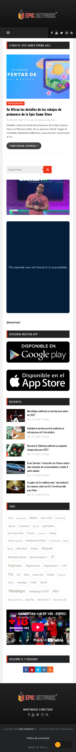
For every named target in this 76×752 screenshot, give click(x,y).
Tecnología (22, 582)
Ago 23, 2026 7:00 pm (38, 454)
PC (52, 557)
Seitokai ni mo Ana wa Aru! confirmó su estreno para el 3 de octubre (45, 430)
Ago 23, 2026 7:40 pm (38, 419)
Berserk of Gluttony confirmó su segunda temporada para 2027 (47, 447)
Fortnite (30, 533)
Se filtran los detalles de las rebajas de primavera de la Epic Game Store (33, 112)
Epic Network (26, 729)
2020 (10, 518)
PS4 (64, 566)
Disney (36, 526)
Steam (50, 574)
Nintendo (47, 548)
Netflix (34, 548)
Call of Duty (60, 518)
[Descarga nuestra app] (38, 361)
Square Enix (38, 574)
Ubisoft (43, 582)
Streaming (61, 574)
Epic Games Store (16, 533)
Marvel (10, 548)
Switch (10, 582)
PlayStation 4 (33, 566)
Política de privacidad (37, 738)
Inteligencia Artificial (36, 540)
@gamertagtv (13, 322)
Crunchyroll (24, 526)
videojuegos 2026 (39, 591)
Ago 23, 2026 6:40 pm (38, 475)
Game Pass (42, 533)
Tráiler (33, 582)
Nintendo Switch (17, 557)
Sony (26, 574)
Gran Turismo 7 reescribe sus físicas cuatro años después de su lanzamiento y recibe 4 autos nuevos (48, 467)
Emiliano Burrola (46, 119)
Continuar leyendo (23, 145)
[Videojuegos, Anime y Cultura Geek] (38, 20)
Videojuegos (15, 103)
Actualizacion (21, 518)
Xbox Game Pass (15, 599)
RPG (18, 574)
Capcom (11, 526)
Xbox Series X (43, 599)
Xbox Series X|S (59, 599)
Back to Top (37, 747)
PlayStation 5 (51, 566)
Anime (33, 517)
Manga (65, 540)
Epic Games (48, 526)
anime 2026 (46, 518)
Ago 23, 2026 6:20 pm (38, 494)
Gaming (52, 533)
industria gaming (15, 540)
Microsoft (22, 548)
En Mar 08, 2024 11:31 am (19, 119)
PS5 (10, 574)
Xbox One (30, 599)
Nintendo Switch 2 (38, 557)
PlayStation (15, 565)
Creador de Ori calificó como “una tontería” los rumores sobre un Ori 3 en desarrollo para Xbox (48, 486)
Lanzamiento (54, 540)
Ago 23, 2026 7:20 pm (38, 436)
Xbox (56, 590)
